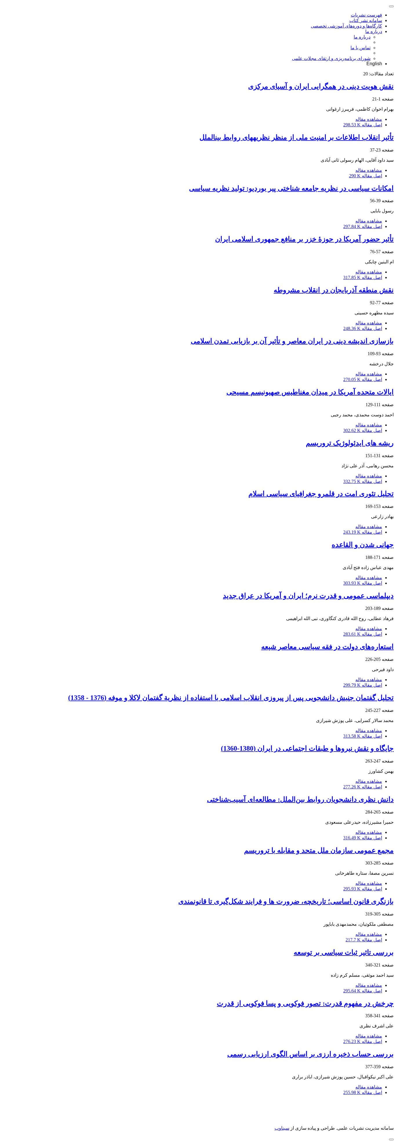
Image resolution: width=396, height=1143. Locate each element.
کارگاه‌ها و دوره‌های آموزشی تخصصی (346, 25)
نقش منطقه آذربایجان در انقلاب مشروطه (334, 290)
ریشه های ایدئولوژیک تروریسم (350, 443)
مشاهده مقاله (368, 119)
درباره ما (373, 31)
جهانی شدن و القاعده (363, 544)
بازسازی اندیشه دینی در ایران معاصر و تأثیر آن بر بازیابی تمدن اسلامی (292, 341)
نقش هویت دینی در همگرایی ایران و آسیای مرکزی (321, 86)
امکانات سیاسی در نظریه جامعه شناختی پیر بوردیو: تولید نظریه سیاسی (291, 188)
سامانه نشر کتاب (365, 20)
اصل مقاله (362, 124)
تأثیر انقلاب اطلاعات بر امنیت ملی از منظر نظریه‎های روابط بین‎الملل (296, 137)
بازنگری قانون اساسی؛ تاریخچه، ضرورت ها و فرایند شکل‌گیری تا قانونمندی (286, 901)
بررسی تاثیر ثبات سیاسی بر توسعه (344, 952)
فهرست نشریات (366, 14)
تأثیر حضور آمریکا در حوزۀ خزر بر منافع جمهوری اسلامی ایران (304, 239)
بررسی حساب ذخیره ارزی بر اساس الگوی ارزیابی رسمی (310, 1054)
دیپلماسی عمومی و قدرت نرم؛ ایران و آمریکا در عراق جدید (308, 595)
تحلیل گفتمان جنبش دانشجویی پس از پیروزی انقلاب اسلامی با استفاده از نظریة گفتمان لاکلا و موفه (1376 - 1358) (231, 697)
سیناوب (282, 1128)
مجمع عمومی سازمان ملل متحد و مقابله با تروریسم (319, 850)
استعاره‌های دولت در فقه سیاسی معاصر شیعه (327, 646)
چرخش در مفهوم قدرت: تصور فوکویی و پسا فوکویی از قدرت (305, 1003)
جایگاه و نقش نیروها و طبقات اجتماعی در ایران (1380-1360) (307, 748)
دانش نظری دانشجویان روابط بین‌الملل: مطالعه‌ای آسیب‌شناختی (300, 799)
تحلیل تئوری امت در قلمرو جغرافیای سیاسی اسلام (321, 493)
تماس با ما (360, 47)
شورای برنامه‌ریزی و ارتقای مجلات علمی (331, 58)
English (374, 63)
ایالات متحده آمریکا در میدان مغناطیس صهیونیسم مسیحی (310, 392)
